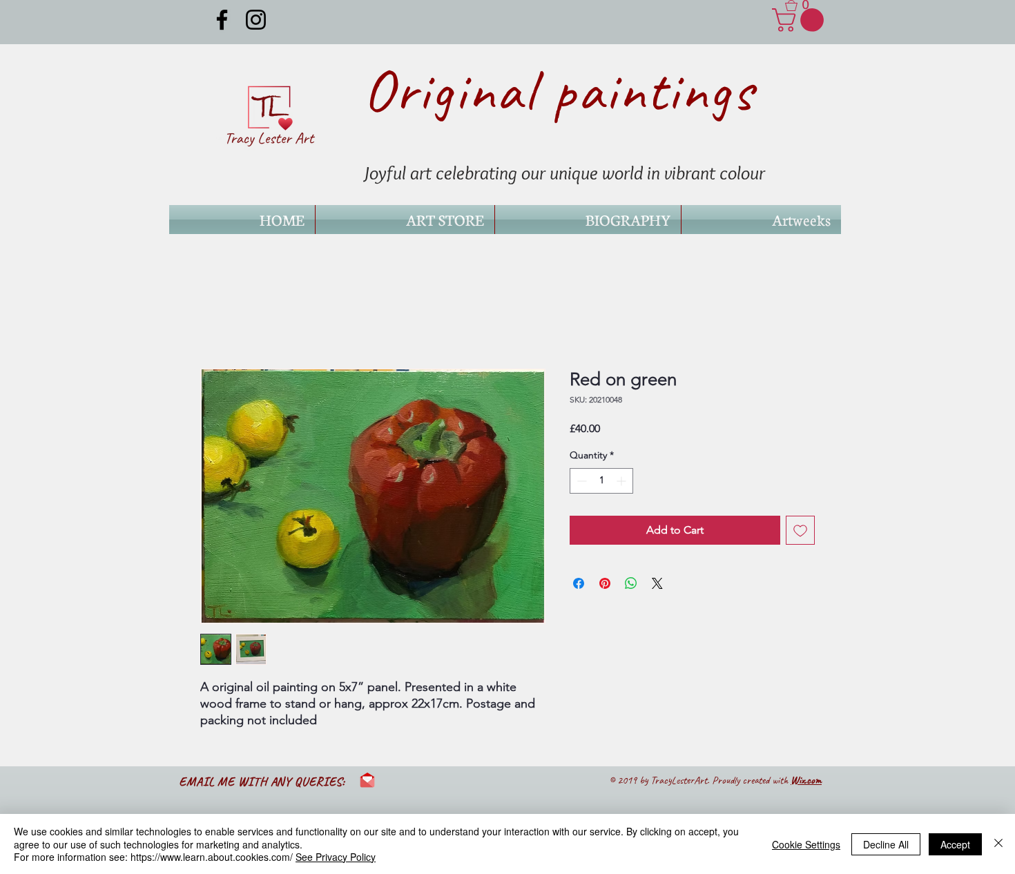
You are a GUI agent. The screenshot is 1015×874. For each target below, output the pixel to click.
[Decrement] (580, 481)
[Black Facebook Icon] (222, 19)
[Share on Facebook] (578, 583)
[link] (800, 20)
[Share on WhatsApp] (631, 583)
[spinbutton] (601, 481)
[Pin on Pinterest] (605, 583)
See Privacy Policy (336, 857)
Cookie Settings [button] (806, 844)
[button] (802, 5)
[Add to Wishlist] (800, 530)
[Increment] (622, 481)
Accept (955, 844)
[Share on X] (657, 583)
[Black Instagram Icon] (255, 19)
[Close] (998, 844)
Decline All (886, 844)
